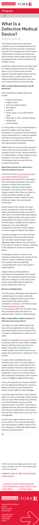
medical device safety (16, 306)
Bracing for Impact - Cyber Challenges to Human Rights (10, 486)
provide (26, 340)
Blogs (13, 473)
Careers (4, 520)
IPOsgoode (7, 10)
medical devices (8, 476)
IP (17, 473)
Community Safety (7, 514)
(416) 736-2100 (7, 508)
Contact (4, 506)
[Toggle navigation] (5, 16)
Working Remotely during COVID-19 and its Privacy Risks (27, 486)
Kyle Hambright (29, 473)
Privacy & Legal (6, 516)
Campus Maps (6, 510)
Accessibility (6, 518)
